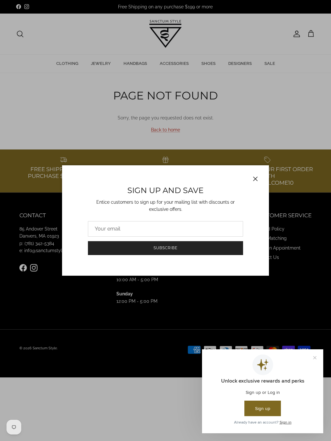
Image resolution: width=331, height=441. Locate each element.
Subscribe (165, 248)
